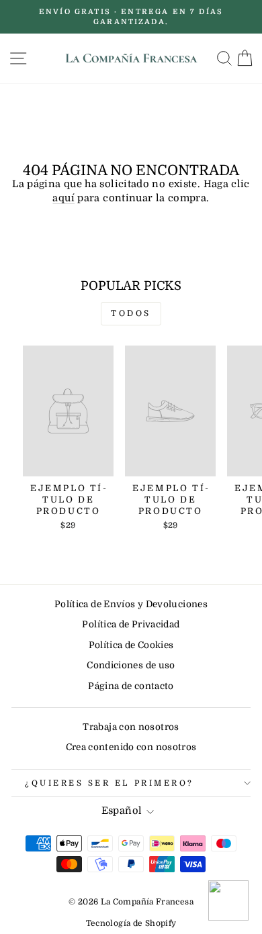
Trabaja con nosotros (131, 727)
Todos (131, 313)
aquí (63, 198)
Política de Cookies (131, 645)
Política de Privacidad (130, 624)
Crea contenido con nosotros (131, 747)
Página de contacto (131, 686)
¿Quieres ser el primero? (109, 783)
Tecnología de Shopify (131, 923)
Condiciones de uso (131, 665)
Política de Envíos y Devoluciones (131, 604)
